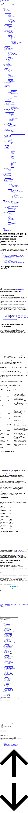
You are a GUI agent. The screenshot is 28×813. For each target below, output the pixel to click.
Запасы (9, 146)
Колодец (7, 85)
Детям (6, 176)
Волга (12, 153)
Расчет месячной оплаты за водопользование (13, 262)
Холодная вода (8, 101)
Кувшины (13, 192)
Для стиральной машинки (17, 191)
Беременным (8, 175)
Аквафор (16, 195)
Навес (12, 22)
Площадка (10, 19)
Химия (7, 50)
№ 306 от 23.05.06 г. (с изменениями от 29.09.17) (15, 318)
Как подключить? (15, 203)
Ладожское (10, 171)
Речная (7, 148)
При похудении (9, 179)
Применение (11, 119)
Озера (6, 168)
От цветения (11, 58)
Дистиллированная (9, 112)
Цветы (9, 217)
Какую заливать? (12, 125)
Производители (11, 81)
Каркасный (8, 13)
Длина (15, 154)
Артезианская (14, 90)
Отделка (7, 44)
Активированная (9, 666)
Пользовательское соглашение (10, 745)
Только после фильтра (7, 726)
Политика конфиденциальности (10, 744)
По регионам (8, 257)
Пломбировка (11, 76)
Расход (4, 200)
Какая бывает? (6, 103)
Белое (9, 170)
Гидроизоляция (9, 30)
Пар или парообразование (14, 105)
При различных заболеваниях (18, 134)
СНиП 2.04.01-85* (21, 289)
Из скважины (8, 181)
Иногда (3, 725)
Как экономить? (12, 208)
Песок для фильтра (18, 42)
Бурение (10, 92)
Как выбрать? (11, 16)
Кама (12, 159)
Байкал (9, 169)
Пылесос (10, 33)
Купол (9, 60)
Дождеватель (11, 219)
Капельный (10, 218)
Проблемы (10, 127)
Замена (9, 75)
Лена (12, 160)
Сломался (10, 79)
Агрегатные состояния (10, 104)
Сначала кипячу (5, 727)
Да (2, 724)
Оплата (7, 207)
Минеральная (8, 130)
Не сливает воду (14, 204)
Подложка (7, 46)
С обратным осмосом (18, 197)
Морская (7, 137)
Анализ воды (8, 65)
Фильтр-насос (11, 36)
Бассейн (4, 8)
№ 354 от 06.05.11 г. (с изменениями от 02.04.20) (15, 316)
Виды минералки (12, 131)
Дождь (6, 121)
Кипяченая (7, 129)
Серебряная (8, 136)
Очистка (10, 98)
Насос (9, 224)
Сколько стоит (11, 211)
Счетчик (7, 72)
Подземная (7, 141)
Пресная (7, 145)
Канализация (8, 82)
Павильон (10, 61)
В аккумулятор (11, 113)
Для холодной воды (7, 258)
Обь (12, 165)
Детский (7, 11)
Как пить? (5, 174)
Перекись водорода (12, 54)
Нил (12, 164)
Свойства (10, 120)
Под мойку (13, 193)
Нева (12, 163)
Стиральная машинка (13, 206)
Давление (7, 69)
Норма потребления (12, 209)
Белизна (10, 52)
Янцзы (12, 167)
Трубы (9, 83)
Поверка (10, 77)
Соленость (10, 140)
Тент (9, 63)
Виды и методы (11, 66)
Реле (9, 71)
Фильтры (10, 189)
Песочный (13, 41)
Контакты (5, 743)
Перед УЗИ (8, 178)
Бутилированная (9, 109)
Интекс (10, 15)
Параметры (10, 126)
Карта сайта (5, 742)
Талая (6, 147)
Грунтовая (10, 142)
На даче (10, 97)
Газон (9, 213)
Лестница (10, 32)
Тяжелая (7, 685)
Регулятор (10, 70)
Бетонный (7, 9)
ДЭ (11, 115)
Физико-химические (15, 186)
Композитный (8, 24)
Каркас (9, 17)
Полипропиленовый (10, 28)
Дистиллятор (11, 114)
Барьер (15, 196)
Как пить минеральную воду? (15, 132)
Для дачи (7, 10)
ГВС (6, 68)
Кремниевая (8, 135)
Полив (6, 212)
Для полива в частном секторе (12, 261)
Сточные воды (8, 182)
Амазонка (13, 151)
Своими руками (14, 43)
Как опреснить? (11, 138)
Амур (12, 152)
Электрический (14, 118)
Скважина (7, 86)
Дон (12, 157)
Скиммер (10, 35)
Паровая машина (15, 108)
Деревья (10, 215)
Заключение (5, 263)
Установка (10, 80)
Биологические (14, 185)
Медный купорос (12, 53)
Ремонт (10, 99)
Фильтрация (8, 187)
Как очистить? (8, 49)
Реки (9, 149)
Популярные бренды (13, 110)
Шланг (9, 222)
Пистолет (10, 220)
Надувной (7, 25)
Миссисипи (13, 162)
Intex (9, 27)
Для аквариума (8, 124)
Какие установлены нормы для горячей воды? (13, 256)
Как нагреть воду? (9, 48)
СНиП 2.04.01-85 (18, 550)
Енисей (12, 158)
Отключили (11, 102)
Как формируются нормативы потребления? (13, 255)
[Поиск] (13, 4)
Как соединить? (14, 223)
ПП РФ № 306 (10, 470)
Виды (9, 74)
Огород (10, 214)
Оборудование (8, 31)
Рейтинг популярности (16, 198)
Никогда (4, 729)
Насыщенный (14, 107)
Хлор (9, 57)
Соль (9, 55)
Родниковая (8, 173)
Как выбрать (14, 116)
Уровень (13, 143)
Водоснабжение (6, 64)
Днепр (12, 156)
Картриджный (14, 39)
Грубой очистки (14, 190)
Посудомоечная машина (13, 202)
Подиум (7, 47)
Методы (10, 184)
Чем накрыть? (11, 21)
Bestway (10, 14)
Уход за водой (11, 20)
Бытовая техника (9, 201)
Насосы (15, 94)
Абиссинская (14, 88)
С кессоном (13, 91)
